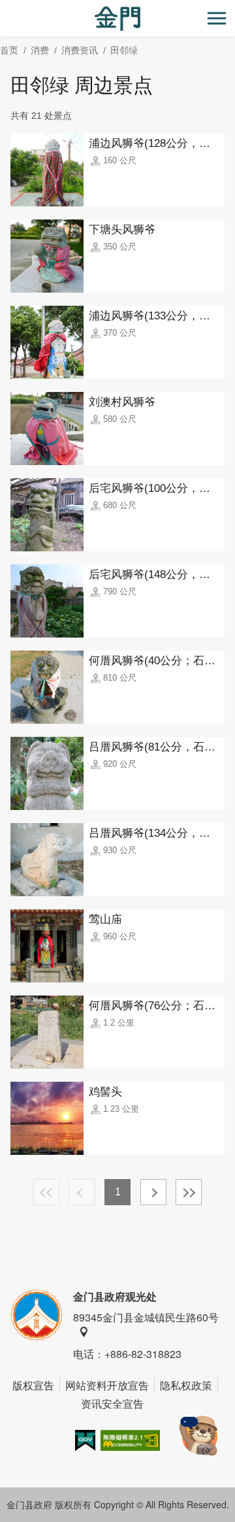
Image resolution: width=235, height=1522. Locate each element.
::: (4, 7)
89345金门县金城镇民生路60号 (146, 1317)
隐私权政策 (186, 1385)
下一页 (153, 1192)
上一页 (82, 1192)
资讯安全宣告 (112, 1403)
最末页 (189, 1192)
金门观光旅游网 (117, 18)
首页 (9, 50)
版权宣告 (33, 1385)
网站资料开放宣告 (107, 1385)
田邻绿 (124, 50)
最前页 (46, 1192)
